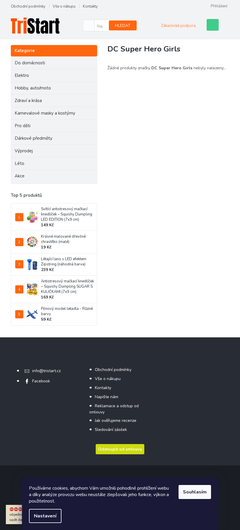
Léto (19, 163)
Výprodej (24, 151)
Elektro (22, 75)
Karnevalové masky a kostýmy (45, 113)
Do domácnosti (30, 63)
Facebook (41, 381)
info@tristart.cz (46, 371)
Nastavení (45, 516)
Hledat (123, 25)
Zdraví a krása (28, 100)
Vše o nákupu (64, 6)
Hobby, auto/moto (33, 88)
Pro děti (22, 126)
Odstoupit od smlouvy (120, 449)
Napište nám (106, 397)
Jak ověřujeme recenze (115, 420)
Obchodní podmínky (28, 6)
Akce (20, 176)
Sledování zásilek (111, 429)
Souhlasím (195, 492)
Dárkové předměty (33, 138)
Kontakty (90, 6)
